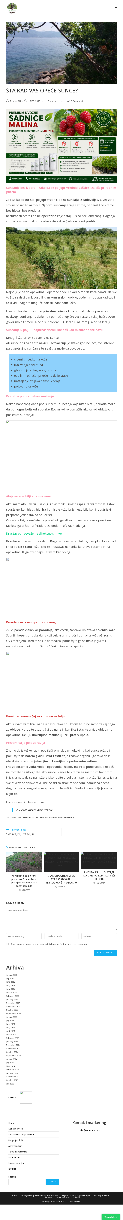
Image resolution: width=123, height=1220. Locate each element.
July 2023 (10, 1083)
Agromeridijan (15, 1146)
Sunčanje (44, 817)
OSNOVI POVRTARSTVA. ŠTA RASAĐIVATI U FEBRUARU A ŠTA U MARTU (61, 879)
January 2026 (12, 999)
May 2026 (10, 985)
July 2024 (10, 1062)
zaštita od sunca (66, 817)
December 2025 (13, 1003)
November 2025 (13, 1006)
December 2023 (13, 1076)
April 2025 (10, 1031)
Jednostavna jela (16, 1163)
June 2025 (10, 1024)
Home (11, 1123)
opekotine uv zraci (30, 817)
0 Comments (77, 101)
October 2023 (12, 1080)
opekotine (16, 817)
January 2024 (12, 1073)
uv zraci (53, 817)
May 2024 (10, 1066)
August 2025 (11, 1017)
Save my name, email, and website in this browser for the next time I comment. (49, 944)
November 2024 (13, 1048)
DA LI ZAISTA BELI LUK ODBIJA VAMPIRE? (34, 809)
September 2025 (13, 1013)
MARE (78, 1201)
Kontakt (12, 1168)
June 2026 (10, 981)
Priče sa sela (14, 1157)
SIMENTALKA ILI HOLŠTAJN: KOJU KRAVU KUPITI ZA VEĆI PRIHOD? (99, 876)
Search (12, 1176)
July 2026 (10, 978)
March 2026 (11, 992)
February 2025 (12, 1038)
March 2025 (11, 1034)
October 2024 (12, 1052)
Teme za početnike (17, 1151)
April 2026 (10, 989)
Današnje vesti (55, 101)
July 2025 (10, 1020)
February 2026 (12, 996)
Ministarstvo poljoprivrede (21, 1134)
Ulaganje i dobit (16, 1140)
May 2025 (10, 1027)
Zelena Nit (15, 101)
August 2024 (11, 1059)
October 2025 (12, 1010)
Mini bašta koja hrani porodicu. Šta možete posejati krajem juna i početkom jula (24, 880)
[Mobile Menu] (116, 8)
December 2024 (13, 1045)
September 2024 (13, 1055)
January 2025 (12, 1041)
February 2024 (12, 1069)
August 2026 (11, 975)
